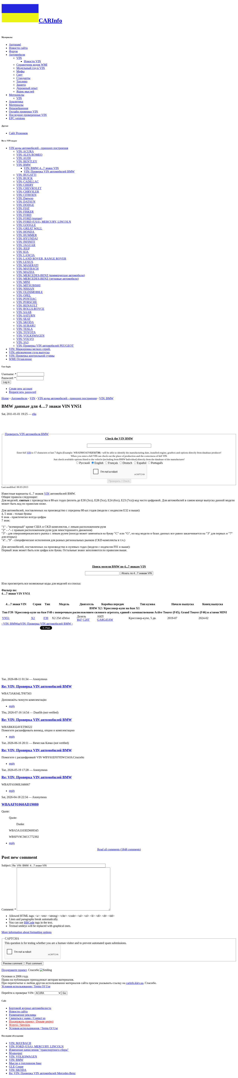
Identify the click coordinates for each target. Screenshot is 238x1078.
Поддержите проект (14, 970)
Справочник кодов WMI (31, 64)
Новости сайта (18, 47)
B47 (79, 619)
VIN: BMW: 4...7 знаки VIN (41, 168)
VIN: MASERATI (27, 265)
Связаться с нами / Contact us (27, 1018)
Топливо (21, 81)
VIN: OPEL (23, 295)
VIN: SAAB (23, 312)
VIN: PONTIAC (26, 298)
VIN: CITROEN (26, 195)
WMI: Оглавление (20, 359)
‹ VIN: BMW (9, 623)
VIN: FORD (23, 215)
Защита (21, 84)
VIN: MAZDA (25, 272)
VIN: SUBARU (26, 325)
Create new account (20, 388)
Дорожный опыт (27, 88)
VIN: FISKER (25, 211)
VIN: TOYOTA (26, 332)
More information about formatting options (26, 932)
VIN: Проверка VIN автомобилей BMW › (46, 623)
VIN (19, 58)
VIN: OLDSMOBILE (29, 292)
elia (34, 414)
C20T (86, 619)
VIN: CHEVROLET (28, 188)
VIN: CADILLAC (27, 181)
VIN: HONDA (25, 231)
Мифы (20, 71)
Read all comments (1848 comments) (119, 849)
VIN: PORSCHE (26, 302)
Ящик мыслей (25, 91)
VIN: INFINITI (25, 241)
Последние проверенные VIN (28, 114)
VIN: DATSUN (25, 201)
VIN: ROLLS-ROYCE (30, 308)
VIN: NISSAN (25, 288)
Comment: (8, 909)
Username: (8, 374)
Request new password (22, 392)
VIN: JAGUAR (25, 245)
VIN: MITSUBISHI (28, 285)
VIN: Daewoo (24, 198)
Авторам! (15, 44)
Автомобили (17, 54)
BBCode (29, 922)
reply (12, 706)
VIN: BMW (23, 164)
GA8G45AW (105, 619)
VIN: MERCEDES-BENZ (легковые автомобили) (47, 278)
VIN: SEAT (23, 318)
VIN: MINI (23, 282)
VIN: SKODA (25, 322)
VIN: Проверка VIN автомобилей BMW (49, 171)
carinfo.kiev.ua (134, 983)
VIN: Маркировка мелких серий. (30, 349)
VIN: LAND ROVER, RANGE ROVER (41, 258)
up (18, 623)
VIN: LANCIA (25, 255)
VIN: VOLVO (25, 339)
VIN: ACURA (25, 151)
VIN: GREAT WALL (29, 228)
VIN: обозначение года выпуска (29, 352)
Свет (19, 74)
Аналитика (16, 101)
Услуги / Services (19, 1024)
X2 (33, 618)
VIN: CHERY (24, 184)
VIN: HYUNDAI (27, 238)
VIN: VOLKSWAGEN (30, 335)
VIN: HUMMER (26, 235)
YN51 (5, 618)
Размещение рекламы (22, 1014)
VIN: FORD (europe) (29, 218)
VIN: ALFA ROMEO (29, 154)
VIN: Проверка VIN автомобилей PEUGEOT (45, 345)
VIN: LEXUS (24, 261)
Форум (13, 51)
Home (5, 398)
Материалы (16, 104)
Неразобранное (18, 108)
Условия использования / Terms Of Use (25, 986)
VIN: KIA (22, 251)
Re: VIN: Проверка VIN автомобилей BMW (36, 686)
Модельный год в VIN (30, 68)
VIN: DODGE (25, 205)
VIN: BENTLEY (26, 161)
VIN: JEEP (23, 248)
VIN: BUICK (24, 178)
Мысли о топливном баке (25, 1063)
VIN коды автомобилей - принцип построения (38, 148)
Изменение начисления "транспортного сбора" (39, 1049)
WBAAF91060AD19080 (20, 804)
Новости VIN (32, 61)
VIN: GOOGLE (26, 225)
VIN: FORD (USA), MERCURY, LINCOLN (43, 221)
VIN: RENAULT (26, 305)
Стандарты (23, 78)
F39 (46, 618)
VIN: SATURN (25, 315)
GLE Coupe (16, 1066)
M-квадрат (15, 1053)
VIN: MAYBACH (27, 268)
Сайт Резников (18, 133)
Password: (8, 378)
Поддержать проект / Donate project (31, 1021)
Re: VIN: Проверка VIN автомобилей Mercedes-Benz (42, 1073)
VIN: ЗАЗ (22, 342)
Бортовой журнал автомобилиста (30, 1008)
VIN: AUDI (23, 158)
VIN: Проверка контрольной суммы (31, 355)
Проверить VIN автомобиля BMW (27, 434)
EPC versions (17, 118)
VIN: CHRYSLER (27, 191)
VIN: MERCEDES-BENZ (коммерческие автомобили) (50, 275)
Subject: (6, 865)
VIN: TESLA (24, 328)
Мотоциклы (16, 94)
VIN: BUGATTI (26, 174)
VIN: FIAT (23, 208)
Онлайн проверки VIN (23, 111)
